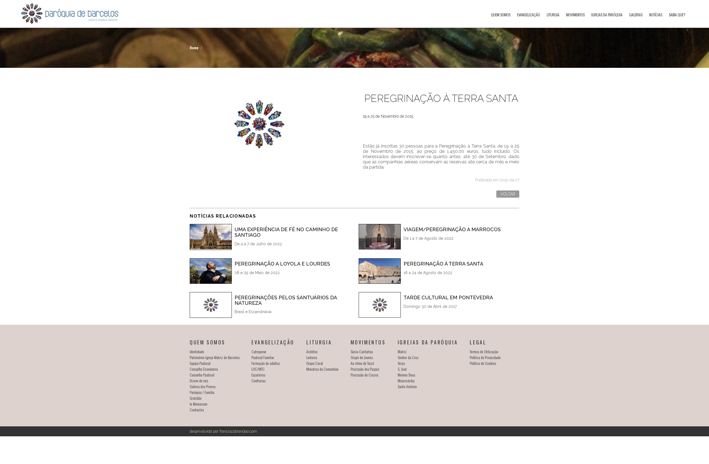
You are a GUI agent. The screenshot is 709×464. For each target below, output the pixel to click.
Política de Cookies (483, 363)
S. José (402, 369)
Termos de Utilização (484, 351)
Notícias (655, 14)
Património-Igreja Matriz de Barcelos (215, 357)
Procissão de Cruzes (364, 375)
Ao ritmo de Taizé (362, 363)
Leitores (311, 357)
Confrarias (258, 380)
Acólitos (311, 351)
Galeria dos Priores (202, 386)
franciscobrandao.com (238, 431)
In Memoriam (198, 404)
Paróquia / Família (202, 392)
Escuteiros (258, 375)
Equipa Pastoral (200, 363)
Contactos (197, 410)
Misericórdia (406, 380)
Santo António (407, 386)
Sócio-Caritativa (362, 351)
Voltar (507, 194)
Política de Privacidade (485, 357)
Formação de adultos (265, 363)
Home (194, 47)
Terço (401, 363)
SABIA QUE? (677, 14)
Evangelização (528, 14)
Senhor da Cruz (408, 357)
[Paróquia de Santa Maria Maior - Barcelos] (70, 14)
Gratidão (196, 398)
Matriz (402, 351)
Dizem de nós (199, 380)
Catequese (258, 351)
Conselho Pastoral (202, 375)
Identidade (197, 351)
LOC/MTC (258, 369)
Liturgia (553, 14)
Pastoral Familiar (262, 357)
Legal (478, 342)
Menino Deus (406, 375)
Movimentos (575, 14)
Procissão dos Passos (365, 369)
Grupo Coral (314, 363)
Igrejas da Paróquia (607, 14)
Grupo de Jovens (362, 357)
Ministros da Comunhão (322, 369)
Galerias (636, 14)
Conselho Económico (204, 369)
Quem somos (500, 14)
